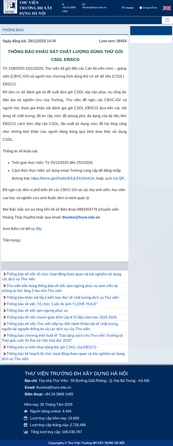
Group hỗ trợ (149, 7)
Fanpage (128, 7)
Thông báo (13, 30)
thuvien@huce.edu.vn (94, 7)
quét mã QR (114, 178)
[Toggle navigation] (167, 20)
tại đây (36, 229)
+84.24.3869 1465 (69, 9)
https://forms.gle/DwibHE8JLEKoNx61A (62, 178)
